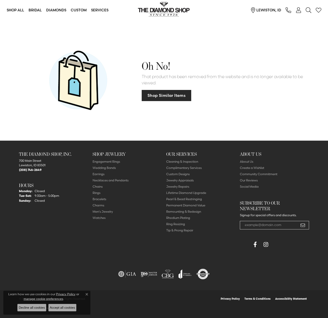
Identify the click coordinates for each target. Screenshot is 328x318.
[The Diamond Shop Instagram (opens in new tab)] (276, 244)
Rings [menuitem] (96, 193)
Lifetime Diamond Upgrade (186, 193)
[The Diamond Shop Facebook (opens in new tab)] (244, 244)
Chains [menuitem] (98, 186)
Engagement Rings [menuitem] (106, 161)
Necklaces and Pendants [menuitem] (111, 180)
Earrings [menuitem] (98, 174)
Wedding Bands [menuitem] (104, 168)
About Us (246, 161)
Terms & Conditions (257, 298)
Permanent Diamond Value (185, 205)
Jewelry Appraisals (180, 180)
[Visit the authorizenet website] (203, 274)
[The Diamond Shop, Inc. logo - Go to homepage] (164, 10)
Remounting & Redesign (183, 211)
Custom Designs (178, 174)
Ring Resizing (175, 224)
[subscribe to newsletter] (303, 225)
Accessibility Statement (291, 298)
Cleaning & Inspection (182, 161)
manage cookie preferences (43, 299)
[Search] (308, 10)
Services (99, 10)
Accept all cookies (62, 307)
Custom (79, 10)
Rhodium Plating (178, 218)
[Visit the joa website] (185, 274)
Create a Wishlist (252, 168)
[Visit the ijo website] (149, 274)
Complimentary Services (184, 168)
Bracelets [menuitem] (99, 199)
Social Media (249, 186)
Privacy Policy (230, 298)
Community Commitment (258, 174)
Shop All (15, 10)
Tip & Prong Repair (179, 230)
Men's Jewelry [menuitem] (103, 211)
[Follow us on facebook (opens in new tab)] (255, 244)
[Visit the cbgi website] (168, 274)
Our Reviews (249, 180)
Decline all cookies (32, 307)
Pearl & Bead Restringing (184, 199)
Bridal (35, 10)
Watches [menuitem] (99, 218)
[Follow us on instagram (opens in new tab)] (265, 244)
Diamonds (56, 10)
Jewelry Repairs (177, 186)
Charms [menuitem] (98, 205)
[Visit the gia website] (127, 274)
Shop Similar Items (166, 95)
